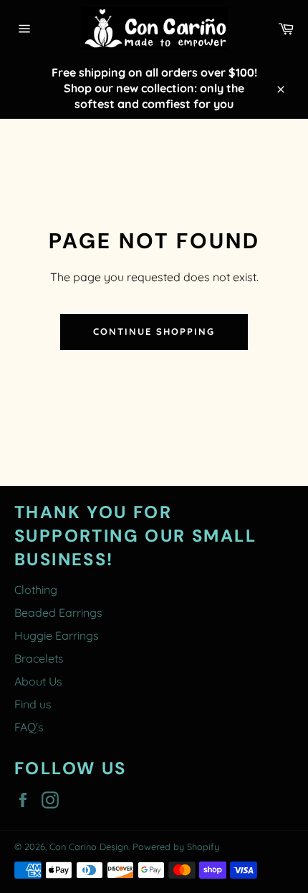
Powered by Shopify (176, 846)
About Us (38, 681)
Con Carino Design (88, 846)
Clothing (35, 589)
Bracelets (39, 658)
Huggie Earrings (56, 635)
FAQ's (29, 727)
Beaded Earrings (58, 612)
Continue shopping (153, 331)
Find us (33, 704)
